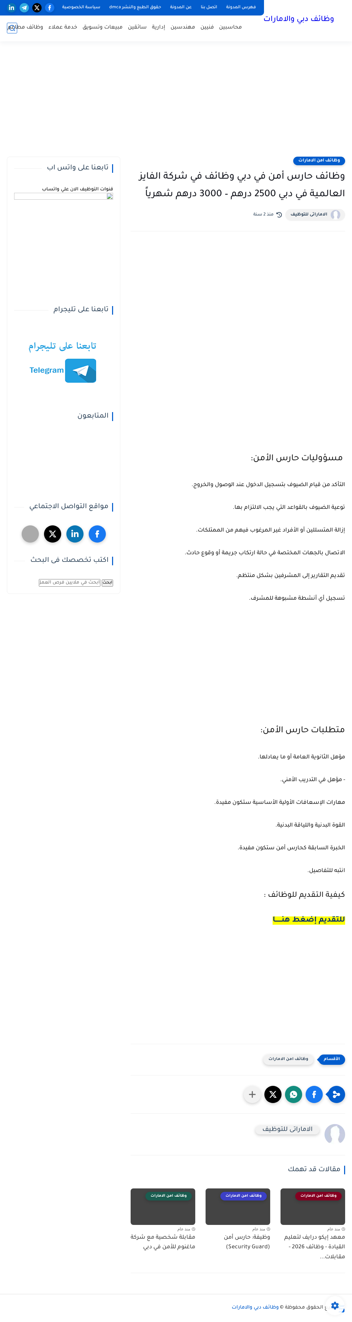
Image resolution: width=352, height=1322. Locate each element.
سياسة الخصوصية (81, 7)
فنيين (207, 28)
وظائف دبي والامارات (298, 20)
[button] (314, 1094)
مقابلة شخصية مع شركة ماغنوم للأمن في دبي (163, 1243)
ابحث (107, 582)
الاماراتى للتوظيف (308, 214)
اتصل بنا (209, 7)
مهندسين (182, 28)
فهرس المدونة (241, 7)
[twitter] (37, 7)
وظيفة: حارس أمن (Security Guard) (247, 1243)
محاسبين (230, 28)
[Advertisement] (176, 103)
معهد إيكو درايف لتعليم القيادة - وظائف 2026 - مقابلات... (314, 1248)
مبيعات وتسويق (102, 28)
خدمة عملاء (62, 28)
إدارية (158, 28)
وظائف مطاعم (25, 28)
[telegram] (24, 7)
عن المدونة (181, 7)
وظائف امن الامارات (319, 160)
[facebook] (49, 7)
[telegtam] (30, 534)
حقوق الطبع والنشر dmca (135, 7)
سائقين (137, 28)
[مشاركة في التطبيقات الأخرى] (252, 1094)
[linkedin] (11, 7)
